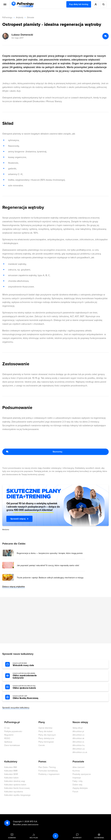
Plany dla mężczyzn (47, 735)
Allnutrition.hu (79, 745)
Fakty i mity (78, 781)
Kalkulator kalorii (11, 777)
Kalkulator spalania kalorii (15, 784)
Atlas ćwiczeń (79, 767)
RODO (7, 738)
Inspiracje (77, 777)
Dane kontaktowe (12, 745)
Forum (75, 791)
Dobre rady (77, 784)
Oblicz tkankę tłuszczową (25, 697)
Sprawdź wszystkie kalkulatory (15, 707)
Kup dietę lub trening (78, 4)
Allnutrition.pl (78, 731)
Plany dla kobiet (45, 731)
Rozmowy (77, 838)
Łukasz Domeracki (22, 34)
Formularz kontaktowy (48, 770)
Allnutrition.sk (78, 738)
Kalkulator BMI (10, 767)
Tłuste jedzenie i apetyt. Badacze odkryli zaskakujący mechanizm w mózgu (50, 578)
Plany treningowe (46, 742)
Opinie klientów (45, 728)
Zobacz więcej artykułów (13, 586)
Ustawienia (99, 838)
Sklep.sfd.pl (78, 728)
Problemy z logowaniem (49, 774)
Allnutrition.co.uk (80, 752)
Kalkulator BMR (10, 770)
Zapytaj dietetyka (80, 788)
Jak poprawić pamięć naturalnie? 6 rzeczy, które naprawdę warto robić (48, 565)
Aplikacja (8, 742)
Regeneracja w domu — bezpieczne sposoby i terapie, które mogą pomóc (50, 553)
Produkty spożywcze (82, 774)
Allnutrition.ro (78, 742)
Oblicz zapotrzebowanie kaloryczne (25, 675)
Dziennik (12, 838)
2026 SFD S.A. (30, 821)
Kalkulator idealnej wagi (14, 781)
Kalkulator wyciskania (13, 791)
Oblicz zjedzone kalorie (24, 687)
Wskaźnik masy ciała (23, 664)
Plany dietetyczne (46, 738)
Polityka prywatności (13, 731)
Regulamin (9, 735)
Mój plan (34, 838)
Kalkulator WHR (11, 774)
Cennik (41, 745)
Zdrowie (30, 17)
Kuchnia (76, 770)
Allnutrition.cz (78, 735)
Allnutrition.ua (79, 749)
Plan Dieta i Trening (47, 767)
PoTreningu (7, 17)
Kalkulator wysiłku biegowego (17, 795)
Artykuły (19, 17)
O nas (7, 728)
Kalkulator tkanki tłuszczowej (17, 788)
